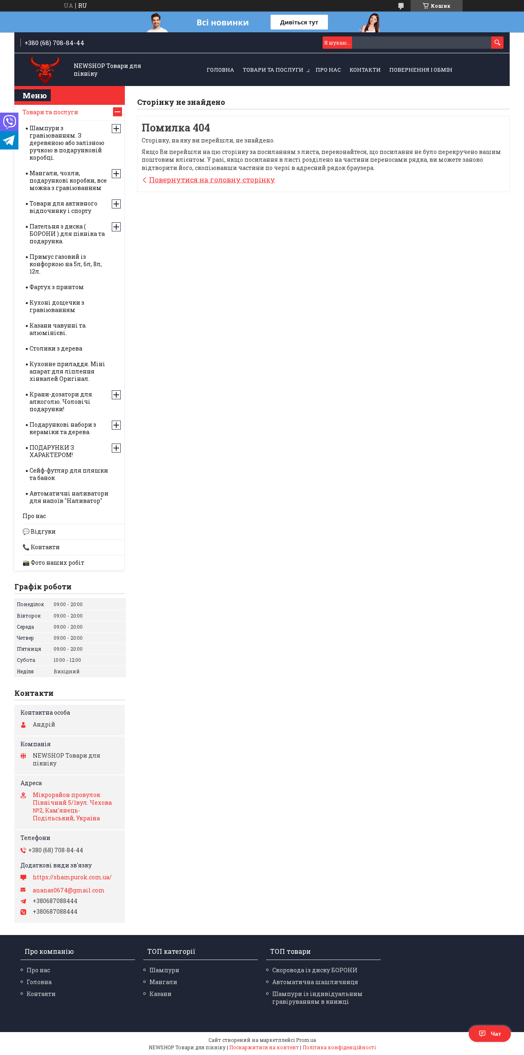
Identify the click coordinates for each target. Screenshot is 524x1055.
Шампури (164, 970)
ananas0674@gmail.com (69, 890)
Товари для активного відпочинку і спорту (63, 207)
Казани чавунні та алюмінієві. (57, 329)
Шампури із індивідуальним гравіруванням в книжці (317, 997)
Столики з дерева (55, 348)
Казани (160, 994)
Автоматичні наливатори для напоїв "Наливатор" (68, 497)
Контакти (365, 69)
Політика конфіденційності (339, 1047)
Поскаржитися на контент (264, 1047)
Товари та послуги (273, 69)
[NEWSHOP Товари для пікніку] (45, 70)
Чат (496, 1033)
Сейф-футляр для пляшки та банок (68, 474)
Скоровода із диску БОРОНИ (314, 970)
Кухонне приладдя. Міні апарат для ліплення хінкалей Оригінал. (67, 371)
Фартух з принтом (56, 287)
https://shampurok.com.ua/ (72, 877)
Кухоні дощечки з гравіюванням (56, 306)
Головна (220, 69)
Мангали (163, 982)
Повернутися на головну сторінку (212, 179)
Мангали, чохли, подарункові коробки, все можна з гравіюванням (68, 180)
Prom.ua (306, 1040)
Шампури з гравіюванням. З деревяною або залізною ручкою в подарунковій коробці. (66, 142)
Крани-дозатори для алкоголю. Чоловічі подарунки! (60, 401)
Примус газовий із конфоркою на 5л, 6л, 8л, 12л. (65, 264)
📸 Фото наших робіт (53, 562)
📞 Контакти (41, 547)
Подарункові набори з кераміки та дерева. (62, 428)
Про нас (328, 69)
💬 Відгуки (39, 531)
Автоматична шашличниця (315, 982)
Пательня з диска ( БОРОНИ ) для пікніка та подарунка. (67, 233)
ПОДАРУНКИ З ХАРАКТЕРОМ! (51, 451)
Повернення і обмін (420, 69)
